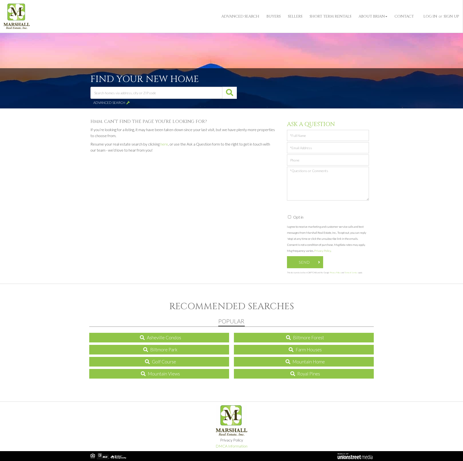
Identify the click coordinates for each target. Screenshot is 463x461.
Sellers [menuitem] (295, 16)
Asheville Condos (164, 337)
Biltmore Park (163, 349)
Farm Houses (309, 349)
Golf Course (164, 361)
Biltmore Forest (308, 337)
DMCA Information (231, 446)
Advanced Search (109, 102)
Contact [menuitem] (404, 16)
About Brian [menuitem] (372, 16)
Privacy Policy (322, 251)
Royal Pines (308, 373)
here (164, 144)
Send (304, 262)
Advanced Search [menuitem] (240, 16)
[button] (229, 93)
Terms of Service (351, 272)
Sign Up (451, 16)
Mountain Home (309, 361)
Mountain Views (164, 373)
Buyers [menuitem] (273, 16)
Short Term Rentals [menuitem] (330, 16)
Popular (231, 321)
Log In (430, 16)
